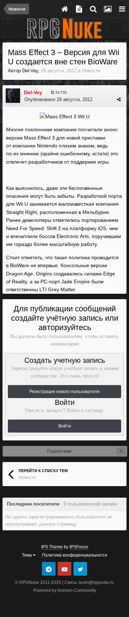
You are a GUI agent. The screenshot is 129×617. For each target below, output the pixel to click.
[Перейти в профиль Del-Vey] (13, 95)
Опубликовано (58, 99)
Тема (27, 555)
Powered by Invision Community (64, 590)
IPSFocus (79, 546)
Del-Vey (30, 70)
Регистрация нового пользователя (64, 391)
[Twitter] (80, 569)
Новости (91, 70)
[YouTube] (64, 569)
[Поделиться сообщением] (119, 99)
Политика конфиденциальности (74, 555)
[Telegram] (49, 569)
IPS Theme (52, 546)
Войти (64, 426)
